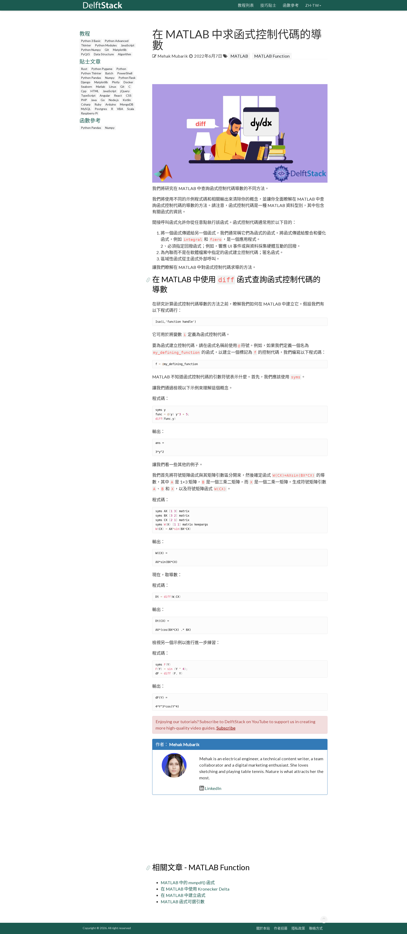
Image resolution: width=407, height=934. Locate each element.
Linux (112, 86)
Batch (109, 73)
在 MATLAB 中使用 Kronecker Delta (195, 888)
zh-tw (312, 5)
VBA (120, 109)
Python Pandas (91, 77)
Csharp (86, 104)
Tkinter (86, 45)
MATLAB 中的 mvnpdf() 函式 (188, 882)
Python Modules (106, 45)
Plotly (116, 82)
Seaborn (86, 86)
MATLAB (239, 55)
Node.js (114, 100)
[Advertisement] (17, 81)
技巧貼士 (268, 5)
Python (121, 69)
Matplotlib (120, 49)
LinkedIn (213, 788)
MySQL (86, 109)
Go (103, 100)
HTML (95, 91)
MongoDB (126, 104)
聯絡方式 (316, 928)
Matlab (100, 86)
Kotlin (127, 100)
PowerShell (124, 73)
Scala (130, 109)
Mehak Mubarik (173, 55)
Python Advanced (116, 41)
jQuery (125, 91)
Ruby (98, 104)
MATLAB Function (272, 55)
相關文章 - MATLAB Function (201, 867)
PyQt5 (85, 54)
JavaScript (127, 45)
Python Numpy (91, 49)
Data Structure (104, 54)
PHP (84, 100)
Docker (128, 82)
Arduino (110, 104)
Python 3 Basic (91, 41)
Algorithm (124, 54)
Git (107, 49)
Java (94, 100)
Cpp (83, 91)
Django (85, 82)
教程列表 (246, 5)
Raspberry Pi (89, 113)
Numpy (109, 77)
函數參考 (291, 5)
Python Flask (126, 77)
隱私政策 (298, 928)
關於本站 (263, 928)
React (118, 95)
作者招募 (280, 928)
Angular (105, 95)
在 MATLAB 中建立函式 (183, 895)
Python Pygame (101, 69)
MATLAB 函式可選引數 (183, 901)
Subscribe (226, 727)
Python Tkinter (91, 73)
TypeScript (88, 95)
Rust (84, 69)
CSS (128, 95)
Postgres (101, 109)
